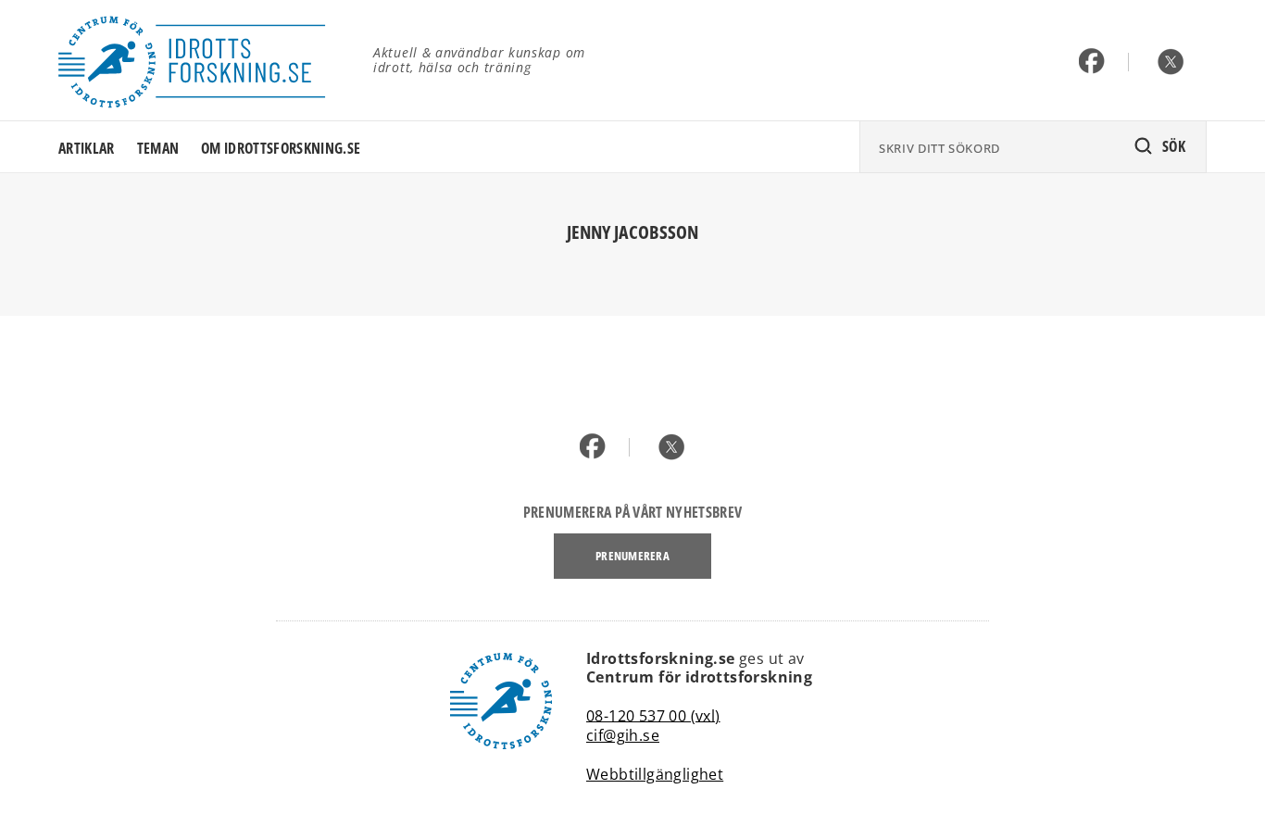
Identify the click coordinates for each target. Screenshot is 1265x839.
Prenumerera (632, 555)
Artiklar (86, 148)
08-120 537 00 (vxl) (653, 715)
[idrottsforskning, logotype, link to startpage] (201, 60)
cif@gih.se (622, 735)
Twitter (1171, 62)
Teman (158, 148)
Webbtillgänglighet (654, 774)
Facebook (1092, 62)
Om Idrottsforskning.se (280, 148)
